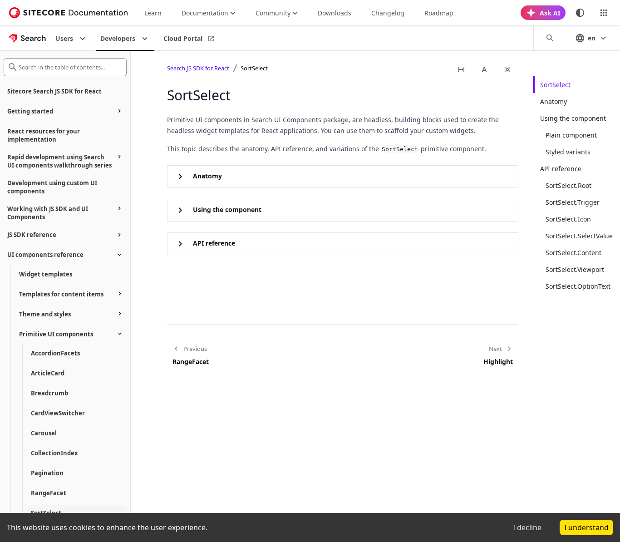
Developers (117, 38)
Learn (153, 13)
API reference (560, 168)
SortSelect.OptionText (578, 286)
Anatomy (553, 101)
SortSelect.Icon (568, 219)
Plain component (571, 135)
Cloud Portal (182, 38)
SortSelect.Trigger (573, 202)
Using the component (573, 118)
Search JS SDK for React (198, 68)
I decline (527, 527)
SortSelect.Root (568, 185)
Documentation (205, 13)
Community (273, 13)
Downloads (334, 13)
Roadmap (438, 13)
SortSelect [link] (254, 68)
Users (64, 38)
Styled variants (568, 152)
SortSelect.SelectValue (579, 236)
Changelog (387, 13)
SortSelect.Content (573, 252)
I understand (586, 527)
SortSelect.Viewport (575, 269)
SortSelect (555, 84)
